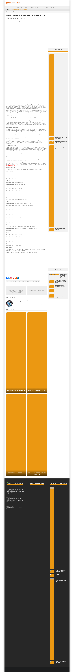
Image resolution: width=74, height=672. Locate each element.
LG (10, 281)
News (22, 7)
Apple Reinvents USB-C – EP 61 (12, 507)
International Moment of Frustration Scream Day (36, 291)
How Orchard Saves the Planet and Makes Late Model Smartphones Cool (61, 291)
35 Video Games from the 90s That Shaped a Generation (61, 138)
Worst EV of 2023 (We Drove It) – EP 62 (14, 505)
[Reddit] (16, 278)
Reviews (27, 7)
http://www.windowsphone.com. (11, 165)
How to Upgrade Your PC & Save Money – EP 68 (15, 491)
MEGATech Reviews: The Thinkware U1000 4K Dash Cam (63, 276)
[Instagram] (11, 278)
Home (18, 7)
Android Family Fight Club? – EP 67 (13, 493)
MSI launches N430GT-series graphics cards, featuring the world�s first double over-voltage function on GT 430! (16, 291)
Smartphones (29, 281)
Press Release (23, 18)
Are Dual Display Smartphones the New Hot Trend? (20, 9)
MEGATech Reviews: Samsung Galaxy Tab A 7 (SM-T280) (61, 142)
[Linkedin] (18, 278)
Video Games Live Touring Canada (60, 54)
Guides (36, 7)
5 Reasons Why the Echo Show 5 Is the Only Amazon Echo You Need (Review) (61, 281)
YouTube (53, 7)
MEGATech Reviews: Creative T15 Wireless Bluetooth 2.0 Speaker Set (60, 147)
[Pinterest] (13, 278)
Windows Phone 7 (36, 281)
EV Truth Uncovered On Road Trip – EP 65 (14, 498)
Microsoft (14, 281)
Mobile (19, 281)
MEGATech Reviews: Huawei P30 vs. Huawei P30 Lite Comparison (60, 286)
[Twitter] (9, 278)
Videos (32, 7)
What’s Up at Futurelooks (16, 483)
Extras (47, 7)
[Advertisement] (26, 261)
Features (42, 7)
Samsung (23, 281)
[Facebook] (7, 278)
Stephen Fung (9, 18)
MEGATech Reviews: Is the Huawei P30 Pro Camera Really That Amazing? (60, 296)
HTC (7, 281)
